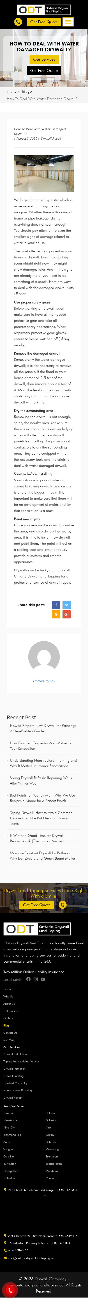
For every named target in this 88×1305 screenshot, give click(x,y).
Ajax (48, 1127)
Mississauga (53, 1149)
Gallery (8, 1018)
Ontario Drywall (44, 681)
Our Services (44, 59)
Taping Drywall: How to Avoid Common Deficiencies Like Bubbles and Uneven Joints (41, 818)
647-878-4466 (18, 1250)
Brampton (52, 1156)
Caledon (51, 1113)
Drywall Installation (15, 1054)
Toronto (8, 1113)
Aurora (7, 1142)
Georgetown (11, 1171)
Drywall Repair (51, 138)
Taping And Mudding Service (21, 1061)
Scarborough (54, 1163)
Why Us (8, 996)
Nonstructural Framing (17, 1090)
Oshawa (51, 1142)
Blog (25, 92)
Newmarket (10, 1120)
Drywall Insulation (14, 1068)
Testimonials (10, 1011)
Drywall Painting (13, 1076)
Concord (51, 1178)
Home (11, 92)
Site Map (8, 1040)
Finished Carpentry (15, 1083)
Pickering (51, 1120)
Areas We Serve (13, 1106)
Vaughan (8, 1149)
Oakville (8, 1156)
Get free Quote (44, 21)
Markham (52, 1171)
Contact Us (10, 1032)
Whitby (50, 1134)
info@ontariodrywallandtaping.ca (31, 1258)
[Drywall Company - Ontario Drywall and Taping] (44, 9)
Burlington (9, 1163)
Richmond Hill (12, 1134)
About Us (9, 1003)
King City (9, 1127)
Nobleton (9, 1178)
